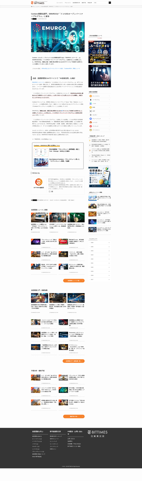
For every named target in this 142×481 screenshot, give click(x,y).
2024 (92, 250)
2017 (92, 279)
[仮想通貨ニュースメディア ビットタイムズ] (37, 2)
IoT (62, 110)
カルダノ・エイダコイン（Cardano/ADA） (58, 200)
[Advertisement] (100, 22)
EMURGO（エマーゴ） (38, 82)
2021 (92, 263)
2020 (92, 267)
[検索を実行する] (110, 3)
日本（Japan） (71, 200)
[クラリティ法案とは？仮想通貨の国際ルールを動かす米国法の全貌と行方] (99, 62)
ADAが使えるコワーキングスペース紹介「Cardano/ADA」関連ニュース (61, 68)
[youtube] (52, 191)
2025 (92, 246)
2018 (92, 275)
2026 (92, 242)
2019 (92, 271)
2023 (92, 254)
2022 (92, 259)
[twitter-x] (50, 191)
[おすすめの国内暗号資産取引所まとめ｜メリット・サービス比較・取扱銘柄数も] (99, 87)
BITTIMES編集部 (39, 187)
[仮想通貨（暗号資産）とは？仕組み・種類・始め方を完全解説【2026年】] (99, 187)
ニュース (34, 18)
